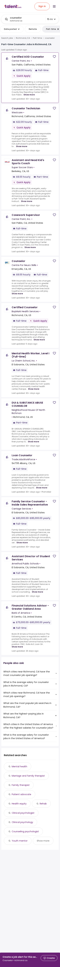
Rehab (43, 803)
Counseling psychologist (25, 831)
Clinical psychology (22, 822)
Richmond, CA (23, 38)
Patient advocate (21, 794)
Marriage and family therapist (28, 775)
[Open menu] (54, 6)
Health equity (19, 803)
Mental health (19, 766)
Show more (29, 94)
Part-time (37, 38)
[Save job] (54, 56)
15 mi (50, 19)
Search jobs (7, 38)
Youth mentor (20, 840)
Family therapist (21, 785)
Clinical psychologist (23, 813)
